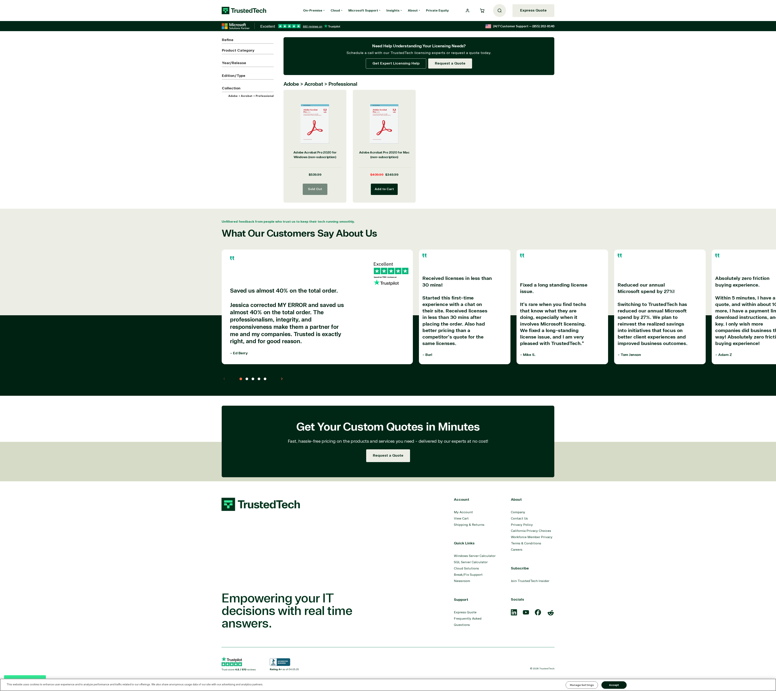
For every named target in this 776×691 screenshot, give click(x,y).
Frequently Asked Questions (468, 622)
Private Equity (437, 10)
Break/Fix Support (468, 575)
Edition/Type (233, 75)
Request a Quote (450, 63)
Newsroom (462, 581)
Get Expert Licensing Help (396, 63)
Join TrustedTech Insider (530, 581)
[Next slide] (281, 378)
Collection (231, 88)
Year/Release (234, 63)
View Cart (461, 518)
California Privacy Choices (531, 531)
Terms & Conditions (526, 543)
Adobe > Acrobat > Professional (251, 96)
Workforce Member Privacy (531, 537)
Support (461, 599)
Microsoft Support (363, 10)
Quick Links (464, 543)
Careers (516, 550)
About (413, 10)
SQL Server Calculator (471, 562)
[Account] (467, 11)
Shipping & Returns (469, 525)
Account (461, 499)
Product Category (238, 50)
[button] (482, 10)
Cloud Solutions (466, 568)
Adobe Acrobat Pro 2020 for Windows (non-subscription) (314, 154)
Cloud (335, 10)
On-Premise (312, 10)
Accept (614, 685)
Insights (393, 10)
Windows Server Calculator (475, 556)
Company (518, 512)
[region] (388, 685)
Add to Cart (384, 189)
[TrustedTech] (244, 10)
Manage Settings (582, 685)
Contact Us (519, 518)
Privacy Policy (522, 525)
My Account (463, 512)
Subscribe (520, 568)
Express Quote (533, 10)
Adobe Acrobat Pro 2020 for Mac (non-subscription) (384, 154)
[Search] (499, 10)
